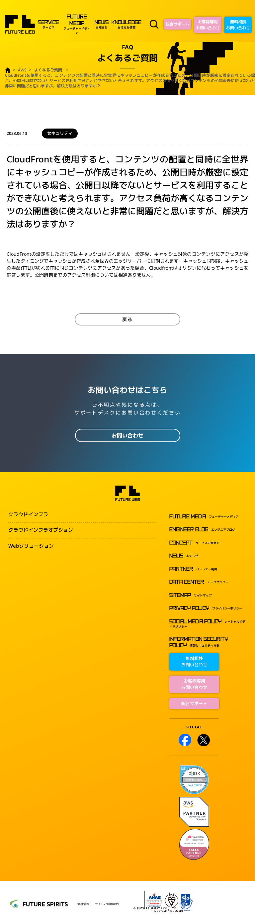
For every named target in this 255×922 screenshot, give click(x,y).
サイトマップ (190, 595)
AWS (22, 70)
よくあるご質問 (48, 70)
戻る (127, 319)
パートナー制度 (193, 569)
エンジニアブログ (202, 529)
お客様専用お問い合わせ (208, 25)
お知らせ (101, 25)
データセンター (198, 582)
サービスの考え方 (194, 543)
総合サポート (178, 24)
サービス (48, 25)
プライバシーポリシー (205, 608)
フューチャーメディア (76, 24)
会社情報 (83, 903)
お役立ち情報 (126, 25)
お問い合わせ (127, 435)
